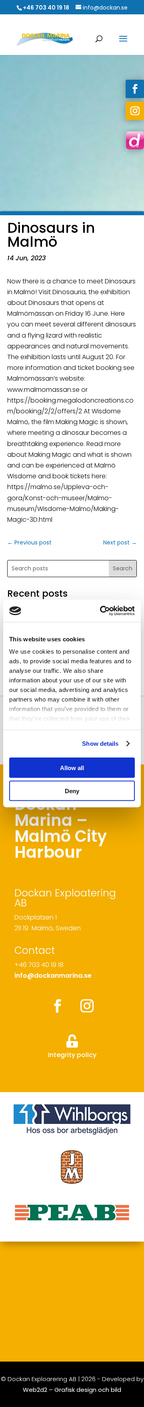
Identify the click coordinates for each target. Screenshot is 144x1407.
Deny (72, 791)
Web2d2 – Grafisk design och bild (72, 1389)
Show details (100, 743)
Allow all (72, 767)
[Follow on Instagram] (135, 111)
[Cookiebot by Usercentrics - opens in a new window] (101, 611)
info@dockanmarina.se (53, 975)
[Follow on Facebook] (135, 89)
